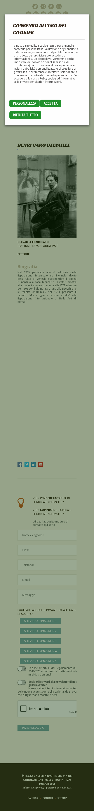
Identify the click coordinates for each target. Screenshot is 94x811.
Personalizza (24, 103)
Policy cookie (48, 78)
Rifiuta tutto (25, 115)
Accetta (50, 103)
